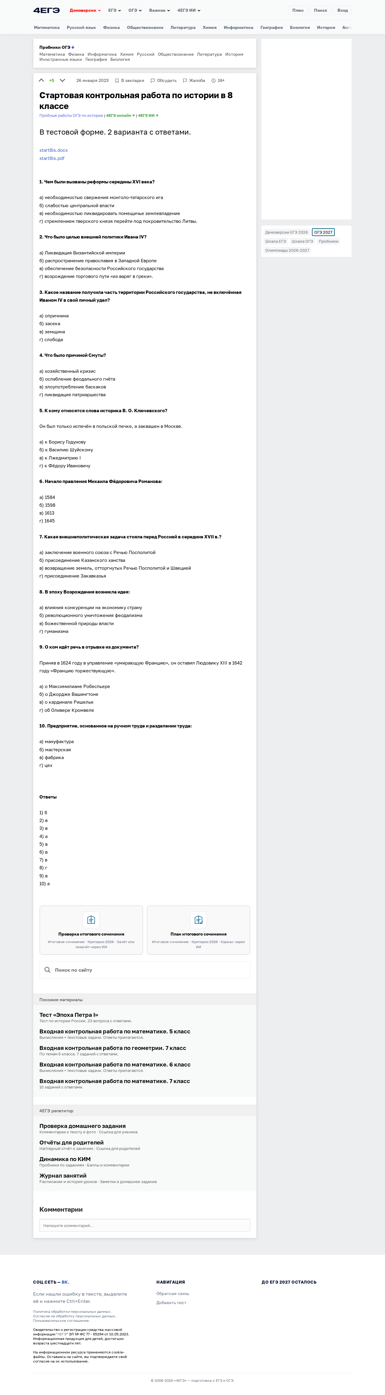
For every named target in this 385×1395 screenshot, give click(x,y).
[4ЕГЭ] (46, 10)
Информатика (238, 27)
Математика (47, 27)
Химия (210, 27)
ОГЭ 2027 (323, 232)
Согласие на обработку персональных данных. (74, 1316)
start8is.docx (53, 150)
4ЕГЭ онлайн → (120, 115)
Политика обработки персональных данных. (72, 1311)
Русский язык (81, 27)
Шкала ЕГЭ (275, 241)
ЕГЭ (112, 10)
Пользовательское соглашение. (61, 1320)
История (326, 27)
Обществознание (145, 27)
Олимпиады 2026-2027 (287, 250)
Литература (183, 27)
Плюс (298, 10)
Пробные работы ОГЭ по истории (71, 115)
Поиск (320, 10)
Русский (146, 54)
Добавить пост (171, 1302)
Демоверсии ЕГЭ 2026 (286, 232)
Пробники (328, 241)
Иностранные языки (60, 59)
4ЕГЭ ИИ (186, 10)
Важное (157, 10)
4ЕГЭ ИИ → (148, 115)
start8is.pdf (51, 158)
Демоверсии (83, 10)
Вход (342, 10)
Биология (300, 27)
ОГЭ (132, 10)
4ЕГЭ (62, 1334)
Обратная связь (172, 1293)
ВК (65, 1281)
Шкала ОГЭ (302, 241)
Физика (111, 27)
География (271, 27)
